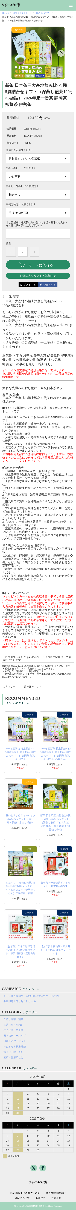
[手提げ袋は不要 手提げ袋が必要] (38, 213)
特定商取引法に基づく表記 (25, 1193)
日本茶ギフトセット (22, 13)
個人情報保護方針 (56, 1193)
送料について (22, 1198)
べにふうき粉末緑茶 (15, 1046)
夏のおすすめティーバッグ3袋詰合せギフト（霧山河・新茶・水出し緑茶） (20, 819)
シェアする (49, 284)
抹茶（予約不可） (13, 1052)
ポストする (30, 284)
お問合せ (56, 1198)
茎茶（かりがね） (13, 1024)
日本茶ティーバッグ (15, 1035)
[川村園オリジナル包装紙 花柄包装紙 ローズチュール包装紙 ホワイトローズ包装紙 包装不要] (38, 158)
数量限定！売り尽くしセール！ (21, 1001)
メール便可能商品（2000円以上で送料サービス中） (32, 996)
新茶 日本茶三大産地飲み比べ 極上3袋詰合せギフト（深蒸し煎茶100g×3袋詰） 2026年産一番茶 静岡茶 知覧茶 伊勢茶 (55, 822)
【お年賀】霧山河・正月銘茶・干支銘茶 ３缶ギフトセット (55, 950)
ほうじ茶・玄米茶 (13, 1030)
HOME (5, 13)
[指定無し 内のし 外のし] (38, 195)
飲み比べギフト (43, 13)
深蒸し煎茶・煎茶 (13, 1019)
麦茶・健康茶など (13, 1057)
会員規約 (40, 1198)
